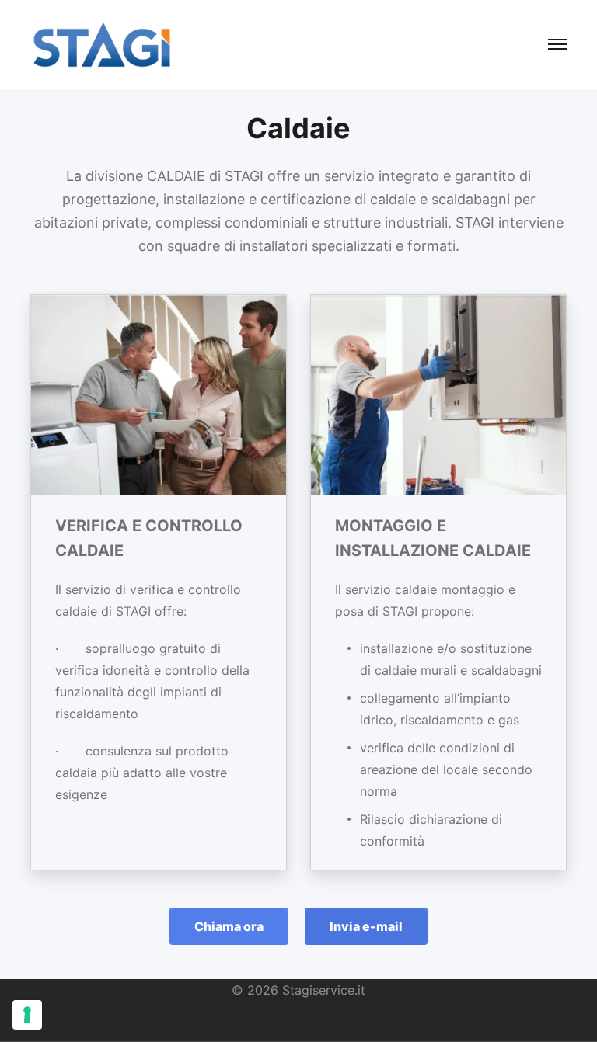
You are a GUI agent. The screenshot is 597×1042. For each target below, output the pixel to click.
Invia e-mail (366, 926)
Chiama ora (229, 926)
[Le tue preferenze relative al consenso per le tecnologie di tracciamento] (27, 1015)
